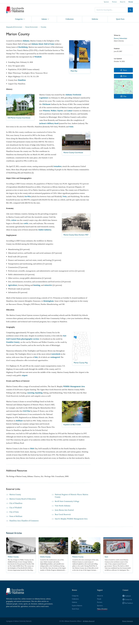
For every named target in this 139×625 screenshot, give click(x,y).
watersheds (55, 354)
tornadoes (58, 166)
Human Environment (31, 27)
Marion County (15, 494)
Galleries (95, 19)
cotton (13, 220)
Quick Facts (120, 19)
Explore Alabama (77, 605)
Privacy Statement (127, 621)
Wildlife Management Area (74, 386)
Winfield (37, 57)
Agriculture (12, 285)
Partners (114, 2)
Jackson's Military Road (49, 123)
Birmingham (48, 301)
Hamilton (22, 80)
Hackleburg (23, 47)
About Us (122, 2)
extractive (48, 285)
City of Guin (14, 512)
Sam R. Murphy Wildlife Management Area (71, 519)
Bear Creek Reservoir (63, 514)
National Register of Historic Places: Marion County (71, 495)
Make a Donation (102, 609)
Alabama (26, 41)
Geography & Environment (14, 27)
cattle (26, 223)
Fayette (60, 110)
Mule (32, 448)
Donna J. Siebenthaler (120, 38)
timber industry (44, 230)
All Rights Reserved (88, 621)
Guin (71, 126)
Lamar (69, 110)
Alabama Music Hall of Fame (42, 44)
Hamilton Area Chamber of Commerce (24, 521)
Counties (43, 27)
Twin (65, 196)
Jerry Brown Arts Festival (64, 510)
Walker (53, 110)
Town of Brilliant (15, 516)
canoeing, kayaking (34, 393)
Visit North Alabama (62, 506)
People (99, 599)
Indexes (44, 19)
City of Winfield (15, 507)
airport (24, 375)
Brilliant (19, 421)
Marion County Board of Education (22, 499)
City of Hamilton (15, 503)
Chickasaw (46, 104)
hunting (36, 285)
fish (36, 357)
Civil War (26, 411)
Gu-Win (27, 196)
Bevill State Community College (67, 501)
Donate (131, 2)
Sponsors (106, 2)
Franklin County (13, 342)
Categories (19, 19)
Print (125, 76)
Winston (46, 110)
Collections (70, 19)
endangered (55, 357)
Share (125, 70)
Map (124, 96)
